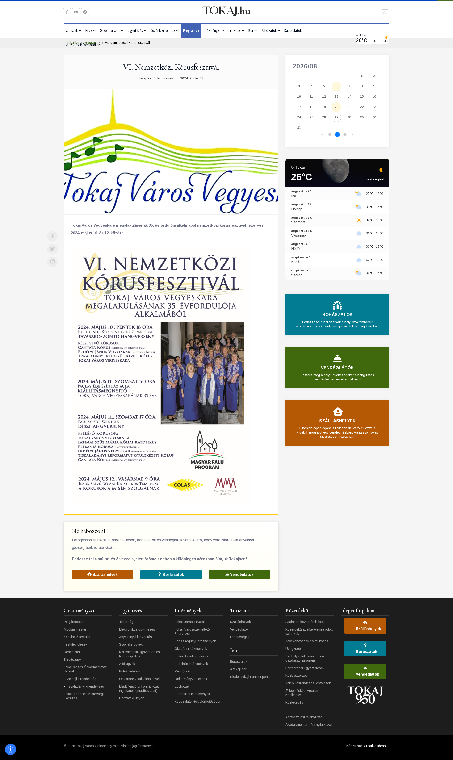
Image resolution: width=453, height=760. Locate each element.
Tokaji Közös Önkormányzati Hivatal (85, 669)
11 (311, 96)
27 (336, 117)
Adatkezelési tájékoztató (303, 717)
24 (299, 117)
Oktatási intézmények (191, 649)
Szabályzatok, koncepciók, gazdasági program (305, 658)
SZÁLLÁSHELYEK (337, 420)
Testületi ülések (75, 644)
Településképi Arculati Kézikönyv (301, 693)
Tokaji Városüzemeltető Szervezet (192, 631)
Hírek (88, 30)
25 (311, 117)
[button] (322, 134)
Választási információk (81, 44)
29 (362, 117)
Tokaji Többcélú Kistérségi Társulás (84, 696)
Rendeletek (72, 652)
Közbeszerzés (296, 675)
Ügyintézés (135, 30)
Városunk (72, 30)
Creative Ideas (375, 746)
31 (299, 127)
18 (311, 107)
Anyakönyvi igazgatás (135, 637)
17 (299, 107)
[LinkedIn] (52, 262)
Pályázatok (269, 30)
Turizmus (234, 30)
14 (349, 96)
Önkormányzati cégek (191, 679)
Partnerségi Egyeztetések (304, 668)
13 (336, 96)
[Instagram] (85, 12)
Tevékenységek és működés (306, 641)
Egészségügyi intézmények (195, 641)
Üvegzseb (293, 649)
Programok (191, 30)
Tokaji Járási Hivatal (190, 622)
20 (336, 107)
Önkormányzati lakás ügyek (140, 679)
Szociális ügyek (131, 644)
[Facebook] (52, 236)
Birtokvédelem (129, 671)
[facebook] (67, 12)
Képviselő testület (77, 637)
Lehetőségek (239, 637)
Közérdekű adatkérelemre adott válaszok (309, 631)
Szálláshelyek (105, 574)
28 (349, 117)
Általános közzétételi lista (304, 622)
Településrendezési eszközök (308, 683)
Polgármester (74, 622)
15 (362, 96)
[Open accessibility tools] (10, 749)
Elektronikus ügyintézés (137, 629)
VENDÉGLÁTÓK (337, 367)
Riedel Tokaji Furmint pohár (250, 677)
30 (374, 117)
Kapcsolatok (293, 30)
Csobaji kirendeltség (81, 679)
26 (324, 117)
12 (324, 96)
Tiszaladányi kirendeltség (85, 686)
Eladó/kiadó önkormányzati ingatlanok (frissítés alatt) (139, 689)
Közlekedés (294, 702)
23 (374, 107)
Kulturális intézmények (191, 656)
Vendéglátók (241, 574)
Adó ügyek (127, 664)
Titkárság (126, 622)
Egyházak (182, 686)
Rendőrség (183, 671)
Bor (250, 30)
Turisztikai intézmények (192, 694)
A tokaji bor (238, 669)
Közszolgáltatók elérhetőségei (197, 701)
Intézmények (211, 30)
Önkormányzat (110, 30)
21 (349, 107)
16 (374, 96)
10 (299, 96)
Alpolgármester (75, 629)
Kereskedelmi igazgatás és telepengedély (139, 654)
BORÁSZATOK (337, 314)
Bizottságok (72, 659)
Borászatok (173, 574)
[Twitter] (52, 249)
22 (362, 107)
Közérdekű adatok (163, 30)
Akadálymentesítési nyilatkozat (308, 725)
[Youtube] (76, 12)
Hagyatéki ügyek (131, 698)
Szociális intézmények (191, 664)
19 (324, 107)
